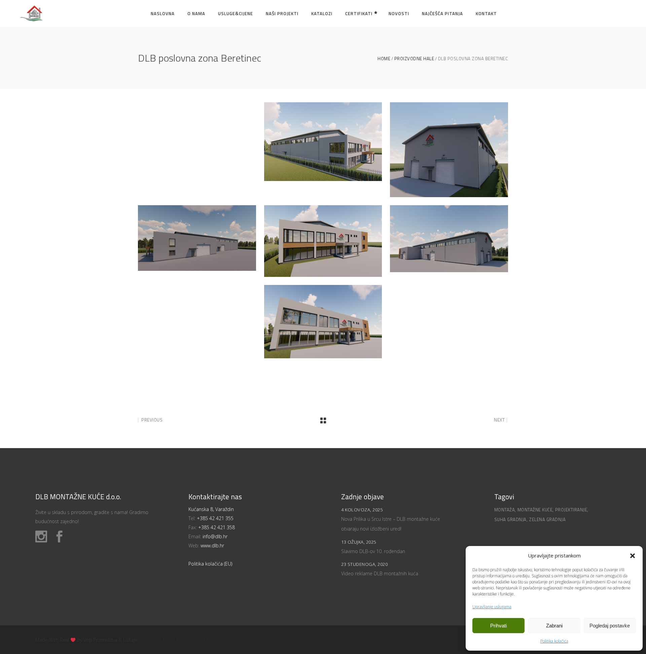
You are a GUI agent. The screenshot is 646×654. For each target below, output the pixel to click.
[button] (632, 555)
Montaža (504, 509)
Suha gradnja (510, 519)
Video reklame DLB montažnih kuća (379, 573)
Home (384, 59)
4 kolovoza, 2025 (362, 510)
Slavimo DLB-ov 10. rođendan (373, 551)
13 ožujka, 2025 (358, 542)
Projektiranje (571, 509)
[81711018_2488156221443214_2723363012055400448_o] (449, 149)
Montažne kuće (535, 509)
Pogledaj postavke (609, 625)
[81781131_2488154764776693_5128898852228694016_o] (197, 238)
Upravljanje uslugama (491, 607)
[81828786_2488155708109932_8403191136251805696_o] (323, 241)
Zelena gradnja (547, 519)
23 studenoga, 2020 (364, 564)
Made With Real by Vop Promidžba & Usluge (86, 640)
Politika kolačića (554, 641)
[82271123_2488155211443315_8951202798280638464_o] (323, 321)
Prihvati (498, 625)
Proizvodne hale (414, 59)
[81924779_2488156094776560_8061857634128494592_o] (449, 238)
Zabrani (554, 625)
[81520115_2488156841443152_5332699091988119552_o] (323, 141)
